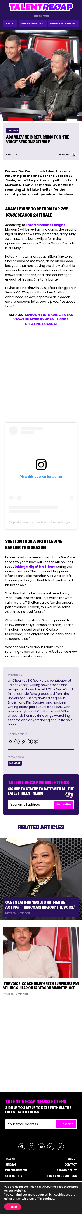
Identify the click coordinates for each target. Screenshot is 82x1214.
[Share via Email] (36, 741)
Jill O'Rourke (16, 680)
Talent (10, 1159)
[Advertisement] (41, 1042)
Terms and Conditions (61, 1176)
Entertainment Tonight (45, 225)
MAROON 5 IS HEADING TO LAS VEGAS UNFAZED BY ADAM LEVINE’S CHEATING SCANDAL (43, 319)
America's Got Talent (33, 23)
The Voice (10, 23)
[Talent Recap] (41, 7)
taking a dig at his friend (34, 566)
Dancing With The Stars (64, 23)
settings (48, 1199)
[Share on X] (17, 741)
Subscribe (63, 804)
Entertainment (16, 1170)
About (72, 1159)
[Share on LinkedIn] (30, 741)
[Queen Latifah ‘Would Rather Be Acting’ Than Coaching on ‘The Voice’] (41, 879)
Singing (10, 1164)
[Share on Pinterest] (23, 741)
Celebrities (13, 1176)
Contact (70, 1164)
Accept (13, 1207)
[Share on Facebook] (10, 741)
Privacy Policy (67, 1170)
